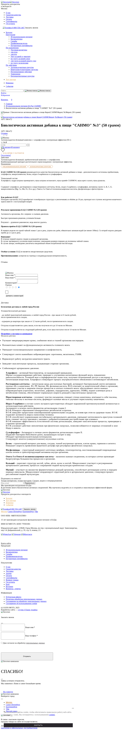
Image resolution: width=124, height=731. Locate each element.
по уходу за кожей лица (20, 59)
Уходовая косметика (19, 50)
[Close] (2, 623)
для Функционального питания (14, 166)
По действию (11, 65)
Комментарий (11, 283)
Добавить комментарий (14, 296)
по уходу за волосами (19, 63)
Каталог (9, 32)
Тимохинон (15, 74)
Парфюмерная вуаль (19, 43)
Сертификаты (11, 21)
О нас (8, 13)
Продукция (10, 35)
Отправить (27, 656)
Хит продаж (11, 79)
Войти (3, 93)
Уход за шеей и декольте (20, 56)
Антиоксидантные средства (22, 67)
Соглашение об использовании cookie (21, 603)
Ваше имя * (10, 275)
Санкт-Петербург (15, 511)
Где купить (10, 24)
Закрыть (38, 725)
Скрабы (14, 41)
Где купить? (6, 155)
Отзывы (4, 133)
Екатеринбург (28, 511)
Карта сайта (6, 543)
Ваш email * (10, 278)
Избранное (5, 95)
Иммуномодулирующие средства (24, 70)
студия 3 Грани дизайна (27, 610)
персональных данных (41, 292)
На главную (8, 692)
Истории (9, 586)
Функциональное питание (21, 37)
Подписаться (29, 483)
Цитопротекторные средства (22, 76)
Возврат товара (12, 580)
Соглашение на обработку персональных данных (26, 601)
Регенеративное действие (21, 72)
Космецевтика (16, 39)
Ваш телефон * (31, 636)
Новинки (9, 83)
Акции (9, 573)
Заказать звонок (29, 509)
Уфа (36, 511)
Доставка (9, 17)
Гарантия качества (13, 15)
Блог (8, 584)
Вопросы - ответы (13, 589)
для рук (14, 54)
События (9, 86)
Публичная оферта (13, 597)
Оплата (9, 19)
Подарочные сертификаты (21, 46)
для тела (14, 52)
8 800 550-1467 (16, 509)
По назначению (12, 48)
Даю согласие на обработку (30, 292)
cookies (52, 715)
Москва (4, 511)
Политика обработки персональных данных (24, 599)
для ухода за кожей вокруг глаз (23, 61)
